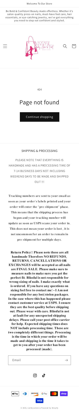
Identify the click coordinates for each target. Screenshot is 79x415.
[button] (5, 46)
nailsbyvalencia (34, 408)
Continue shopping (39, 117)
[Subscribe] (66, 360)
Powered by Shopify (49, 408)
